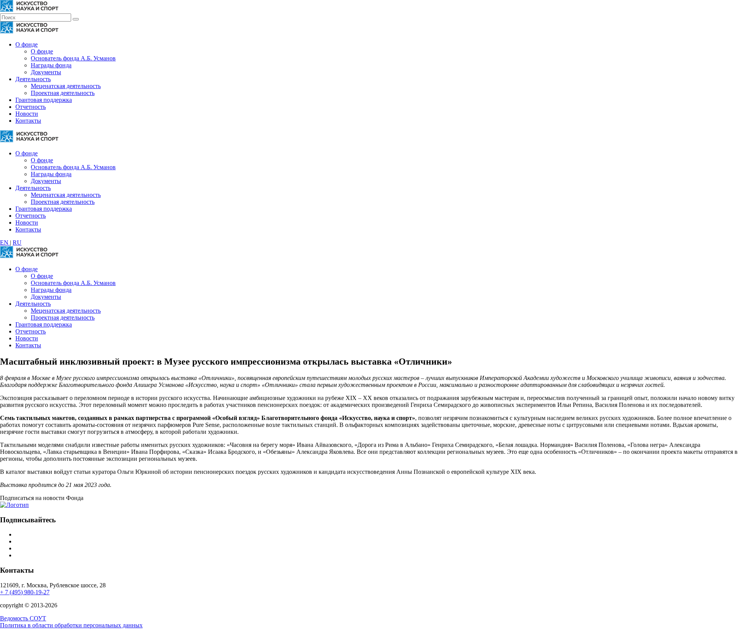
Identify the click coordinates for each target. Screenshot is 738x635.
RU (17, 242)
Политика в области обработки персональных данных (71, 625)
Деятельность (33, 79)
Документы (46, 72)
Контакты (28, 120)
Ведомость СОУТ (23, 618)
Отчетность (30, 106)
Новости (26, 113)
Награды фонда (51, 65)
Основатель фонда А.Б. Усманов (73, 58)
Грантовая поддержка (43, 100)
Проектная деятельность (63, 93)
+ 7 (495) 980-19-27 (25, 592)
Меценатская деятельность (66, 86)
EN (5, 242)
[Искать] (76, 19)
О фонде (26, 44)
